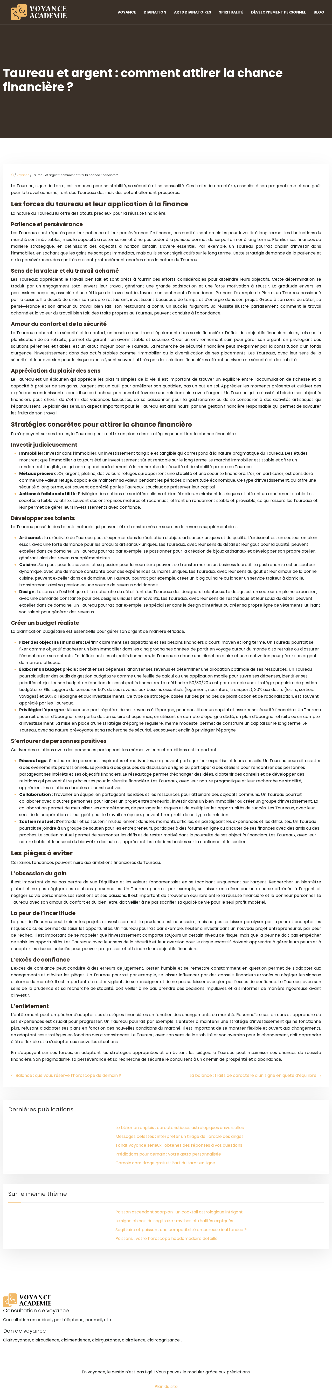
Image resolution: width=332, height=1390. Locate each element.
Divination (155, 12)
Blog (319, 12)
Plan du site (166, 1386)
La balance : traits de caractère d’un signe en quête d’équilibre (253, 1075)
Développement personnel (278, 12)
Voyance (126, 12)
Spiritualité (231, 12)
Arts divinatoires (192, 12)
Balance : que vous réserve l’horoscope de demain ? (68, 1075)
